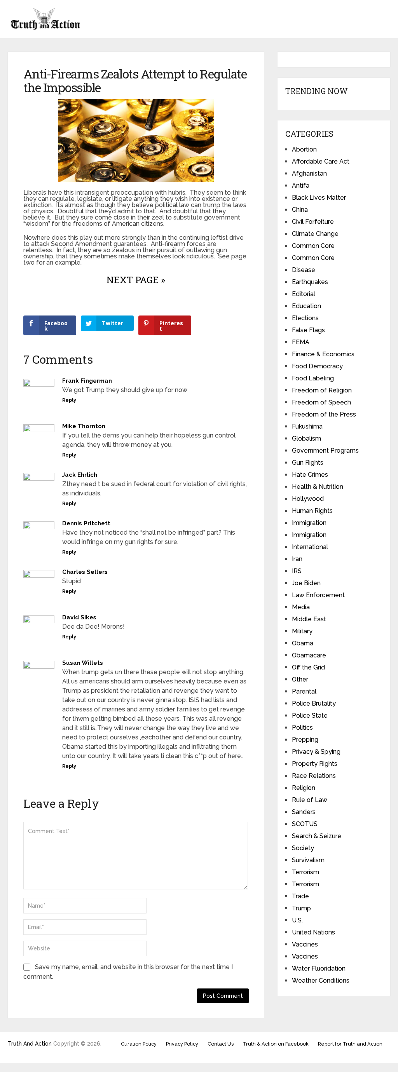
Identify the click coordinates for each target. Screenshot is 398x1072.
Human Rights (312, 510)
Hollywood (308, 498)
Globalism (306, 438)
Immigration (309, 522)
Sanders (304, 812)
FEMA (300, 342)
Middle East (309, 619)
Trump (301, 908)
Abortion (304, 149)
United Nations (313, 932)
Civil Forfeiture (313, 221)
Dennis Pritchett (86, 523)
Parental (304, 691)
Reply (69, 400)
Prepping (305, 739)
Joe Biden (306, 583)
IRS (297, 571)
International (310, 547)
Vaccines (305, 944)
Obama (302, 643)
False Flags (308, 330)
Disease (303, 270)
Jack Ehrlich (79, 474)
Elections (305, 318)
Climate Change (315, 233)
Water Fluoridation (319, 968)
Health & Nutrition (317, 486)
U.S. (297, 920)
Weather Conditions (320, 980)
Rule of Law (309, 800)
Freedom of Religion (322, 390)
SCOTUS (305, 824)
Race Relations (314, 775)
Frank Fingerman (87, 380)
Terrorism (305, 872)
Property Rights (314, 763)
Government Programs (325, 450)
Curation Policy (139, 1044)
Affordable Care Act (320, 161)
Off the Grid (308, 667)
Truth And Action (30, 1044)
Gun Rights (307, 462)
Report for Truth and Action (350, 1044)
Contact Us (221, 1044)
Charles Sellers (85, 571)
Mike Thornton (83, 426)
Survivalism (308, 860)
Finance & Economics (323, 354)
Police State (310, 715)
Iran (297, 559)
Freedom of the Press (324, 414)
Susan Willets (82, 662)
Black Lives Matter (319, 197)
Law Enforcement (318, 595)
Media (301, 607)
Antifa (300, 185)
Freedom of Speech (321, 402)
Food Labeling (313, 378)
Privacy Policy (182, 1044)
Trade (300, 896)
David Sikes (79, 617)
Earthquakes (310, 282)
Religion (303, 787)
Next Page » (135, 280)
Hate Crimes (310, 474)
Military (302, 631)
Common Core (313, 245)
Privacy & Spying (316, 751)
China (300, 209)
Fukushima (307, 426)
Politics (302, 727)
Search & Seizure (316, 836)
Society (303, 848)
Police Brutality (314, 703)
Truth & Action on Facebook (276, 1044)
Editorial (303, 294)
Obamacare (309, 655)
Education (306, 306)
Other (300, 679)
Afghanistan (309, 173)
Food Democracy (317, 366)
